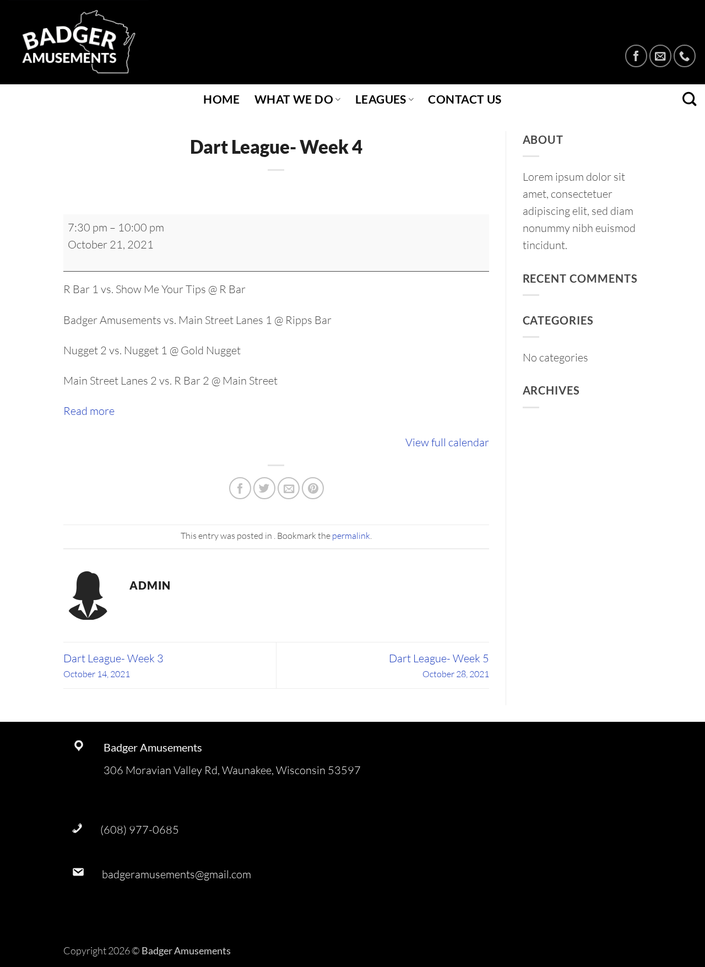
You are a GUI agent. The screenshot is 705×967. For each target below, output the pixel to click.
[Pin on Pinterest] (313, 488)
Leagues (380, 99)
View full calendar (447, 442)
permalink (351, 535)
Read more (89, 411)
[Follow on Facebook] (636, 56)
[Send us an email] (660, 56)
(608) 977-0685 (139, 829)
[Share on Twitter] (264, 488)
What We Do (293, 99)
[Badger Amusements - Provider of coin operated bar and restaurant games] (87, 42)
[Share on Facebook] (240, 488)
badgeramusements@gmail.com (176, 874)
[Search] (689, 99)
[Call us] (685, 56)
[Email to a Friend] (289, 488)
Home (221, 99)
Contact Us (464, 99)
